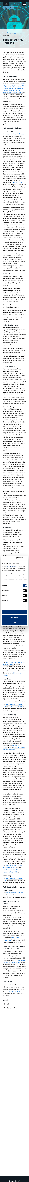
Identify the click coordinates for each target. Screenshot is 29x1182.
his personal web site (15, 707)
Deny (14, 622)
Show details (20, 607)
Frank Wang (7, 876)
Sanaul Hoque (8, 890)
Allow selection (14, 617)
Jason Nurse (7, 679)
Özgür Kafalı (7, 528)
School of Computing (9, 88)
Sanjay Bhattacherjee (10, 325)
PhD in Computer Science (11, 1008)
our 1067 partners (12, 566)
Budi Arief (6, 274)
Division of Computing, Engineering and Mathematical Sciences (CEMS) (13, 90)
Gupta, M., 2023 (17, 183)
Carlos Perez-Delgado (10, 715)
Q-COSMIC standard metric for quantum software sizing (13, 870)
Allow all (14, 612)
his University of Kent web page (16, 134)
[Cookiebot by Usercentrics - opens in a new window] (17, 558)
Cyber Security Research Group (7, 8)
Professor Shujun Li (14, 991)
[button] (24, 4)
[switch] (25, 590)
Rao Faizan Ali (8, 131)
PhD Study (6, 1004)
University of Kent (7, 32)
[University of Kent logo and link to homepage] (6, 4)
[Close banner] (26, 558)
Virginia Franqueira (9, 366)
